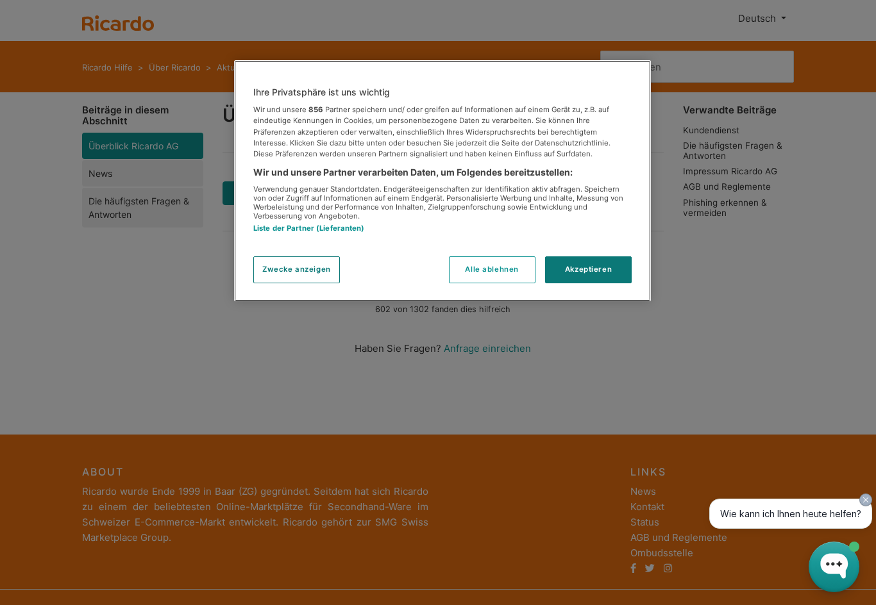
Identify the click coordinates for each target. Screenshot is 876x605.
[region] (442, 180)
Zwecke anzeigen (296, 269)
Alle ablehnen (491, 269)
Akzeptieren (588, 269)
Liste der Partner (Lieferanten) (309, 228)
